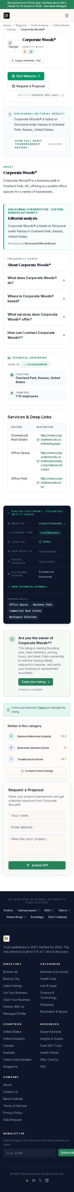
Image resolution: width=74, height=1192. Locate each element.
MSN (47, 910)
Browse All (10, 971)
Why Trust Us (49, 1059)
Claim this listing (34, 682)
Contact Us (10, 1092)
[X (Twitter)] (40, 1180)
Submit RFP (40, 865)
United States (61, 25)
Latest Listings (12, 985)
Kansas (11, 29)
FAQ (43, 1066)
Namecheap (15, 917)
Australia (9, 1052)
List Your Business (15, 992)
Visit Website (26, 76)
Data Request (12, 1119)
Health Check (49, 1052)
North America (39, 25)
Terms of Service (15, 1105)
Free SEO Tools (51, 1045)
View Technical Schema (29, 586)
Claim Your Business (16, 999)
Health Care (48, 978)
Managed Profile (14, 1013)
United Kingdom (14, 1038)
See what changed (55, 6)
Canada (8, 1045)
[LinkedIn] (47, 1180)
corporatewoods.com (52, 523)
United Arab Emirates (17, 1059)
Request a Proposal (30, 86)
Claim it (42, 707)
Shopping (46, 1004)
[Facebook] (33, 1180)
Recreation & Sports (53, 1011)
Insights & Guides (51, 1038)
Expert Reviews (50, 1031)
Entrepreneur (27, 910)
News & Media (13, 1098)
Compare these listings (39, 770)
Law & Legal (48, 985)
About (7, 1085)
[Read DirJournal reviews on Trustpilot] (27, 1180)
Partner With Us (13, 1006)
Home (7, 25)
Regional (21, 25)
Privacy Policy (12, 1112)
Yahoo (63, 910)
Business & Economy (54, 971)
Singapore (10, 1066)
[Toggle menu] (67, 15)
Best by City (11, 978)
